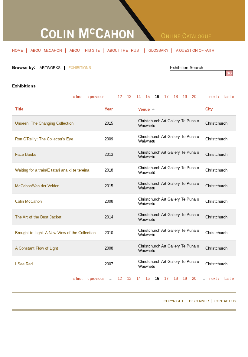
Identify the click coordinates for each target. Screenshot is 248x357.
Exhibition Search (186, 67)
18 (176, 97)
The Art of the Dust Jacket (38, 217)
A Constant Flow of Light (36, 248)
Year (109, 109)
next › (214, 97)
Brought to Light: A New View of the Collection (55, 233)
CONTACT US (225, 301)
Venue (144, 109)
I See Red (24, 264)
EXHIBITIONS (79, 68)
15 (147, 97)
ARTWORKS (50, 68)
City (209, 109)
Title (19, 109)
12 (120, 97)
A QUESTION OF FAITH (195, 50)
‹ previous (96, 97)
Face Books (25, 154)
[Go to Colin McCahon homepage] (124, 39)
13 (129, 97)
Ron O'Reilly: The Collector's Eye (44, 139)
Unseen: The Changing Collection (44, 123)
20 (194, 97)
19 (185, 97)
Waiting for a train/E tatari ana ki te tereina (52, 170)
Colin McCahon (28, 201)
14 (138, 97)
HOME (17, 50)
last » (229, 97)
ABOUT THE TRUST (124, 50)
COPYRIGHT (174, 301)
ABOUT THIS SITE (85, 50)
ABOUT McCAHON (46, 50)
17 (166, 97)
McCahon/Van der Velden (37, 186)
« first (78, 97)
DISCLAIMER (199, 301)
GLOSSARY (158, 50)
